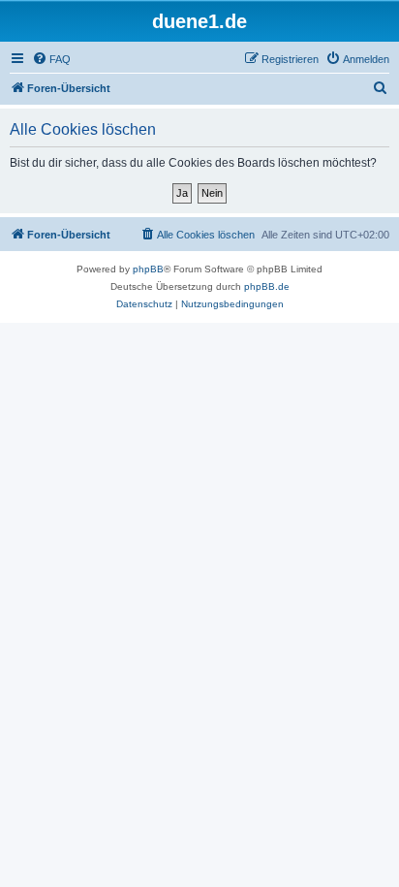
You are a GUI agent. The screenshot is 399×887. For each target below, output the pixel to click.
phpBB (148, 269)
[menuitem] (51, 59)
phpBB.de (267, 286)
